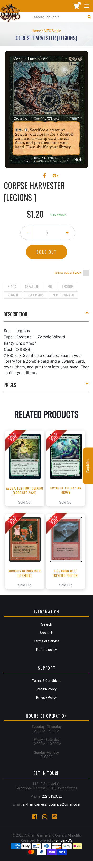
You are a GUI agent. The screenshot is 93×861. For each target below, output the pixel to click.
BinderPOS (64, 840)
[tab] (46, 316)
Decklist (88, 466)
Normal (13, 294)
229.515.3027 (52, 796)
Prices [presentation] (10, 384)
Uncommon (35, 294)
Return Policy (47, 689)
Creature (32, 286)
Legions (68, 286)
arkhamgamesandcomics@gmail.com (51, 804)
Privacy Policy (46, 697)
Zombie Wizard (63, 294)
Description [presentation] (15, 314)
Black (11, 286)
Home (36, 31)
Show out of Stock (68, 273)
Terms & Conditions (46, 681)
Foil (50, 286)
